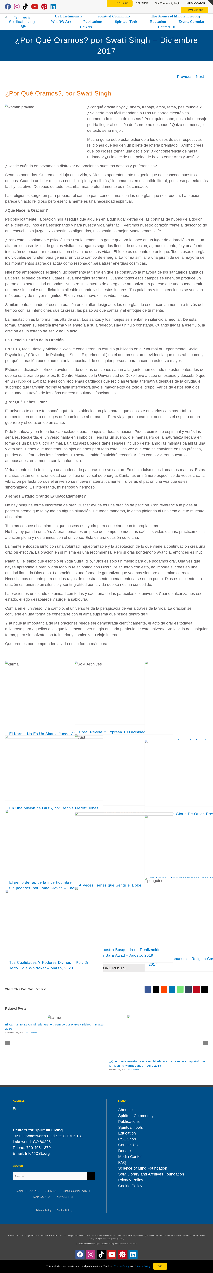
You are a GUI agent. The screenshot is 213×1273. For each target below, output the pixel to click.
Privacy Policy (43, 1210)
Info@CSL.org (37, 1153)
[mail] (61, 7)
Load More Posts (106, 968)
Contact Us (128, 1145)
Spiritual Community (136, 1115)
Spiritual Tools (130, 1127)
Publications (129, 1121)
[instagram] (16, 6)
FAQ (122, 1162)
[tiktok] (25, 6)
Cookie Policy (64, 1210)
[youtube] (34, 6)
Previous (184, 76)
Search (20, 1191)
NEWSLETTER (65, 1197)
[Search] (103, 3)
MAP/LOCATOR (42, 1197)
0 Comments (32, 1033)
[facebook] (8, 6)
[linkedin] (53, 6)
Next (200, 76)
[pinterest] (44, 6)
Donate (124, 1151)
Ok (160, 1266)
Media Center (130, 1156)
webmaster (91, 1244)
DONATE (34, 1191)
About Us (126, 1110)
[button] (7, 1043)
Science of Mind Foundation (142, 1168)
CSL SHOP (51, 1191)
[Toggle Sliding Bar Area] (210, 3)
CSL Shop (127, 1139)
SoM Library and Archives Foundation (151, 1174)
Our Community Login (75, 1191)
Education (127, 1133)
